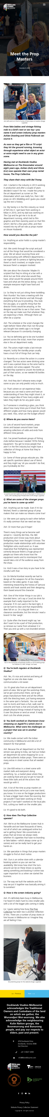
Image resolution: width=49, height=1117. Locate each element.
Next (30, 994)
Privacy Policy (24, 1103)
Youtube (26, 1093)
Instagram (22, 1093)
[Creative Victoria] (34, 1067)
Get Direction (23, 1046)
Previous (18, 994)
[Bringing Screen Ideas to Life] (9, 8)
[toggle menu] (44, 4)
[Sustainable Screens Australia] (34, 1080)
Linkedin (30, 1093)
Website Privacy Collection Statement (24, 1107)
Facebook (19, 1093)
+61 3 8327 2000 (27, 1052)
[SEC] (14, 1080)
